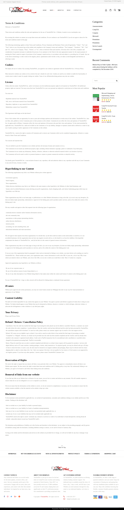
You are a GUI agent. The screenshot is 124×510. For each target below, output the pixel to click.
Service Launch (97, 46)
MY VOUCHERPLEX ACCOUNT (31, 453)
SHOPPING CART (110, 453)
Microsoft (95, 36)
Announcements (97, 26)
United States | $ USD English (112, 1)
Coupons (95, 33)
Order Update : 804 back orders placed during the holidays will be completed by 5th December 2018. (105, 67)
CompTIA (96, 29)
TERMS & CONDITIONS (92, 453)
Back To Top (62, 447)
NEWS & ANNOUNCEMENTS (55, 453)
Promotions (96, 39)
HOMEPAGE (12, 453)
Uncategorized (97, 49)
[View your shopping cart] (110, 10)
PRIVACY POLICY (74, 453)
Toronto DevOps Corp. (65, 509)
